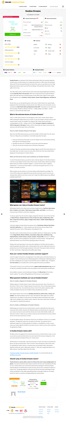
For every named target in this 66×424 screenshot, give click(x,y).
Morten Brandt (21, 392)
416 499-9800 (19, 413)
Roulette (48, 411)
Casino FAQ (41, 409)
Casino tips (41, 411)
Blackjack (48, 409)
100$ (61, 22)
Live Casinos (57, 411)
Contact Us (41, 413)
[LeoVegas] (1, 214)
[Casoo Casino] (64, 214)
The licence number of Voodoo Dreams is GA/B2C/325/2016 (24, 353)
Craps (48, 413)
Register (12, 34)
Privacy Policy (40, 416)
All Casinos (56, 409)
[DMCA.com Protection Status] (7, 411)
